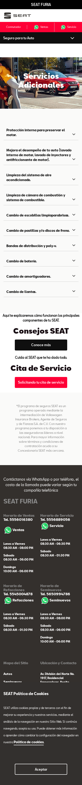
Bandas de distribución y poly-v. (31, 246)
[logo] (21, 15)
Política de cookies (29, 742)
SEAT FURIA (41, 4)
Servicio (71, 26)
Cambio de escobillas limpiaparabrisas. (37, 215)
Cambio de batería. (21, 261)
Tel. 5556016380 (18, 519)
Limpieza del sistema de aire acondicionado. (28, 177)
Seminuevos (59, 600)
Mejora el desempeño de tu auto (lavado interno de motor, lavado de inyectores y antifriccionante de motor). (39, 155)
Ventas (44, 26)
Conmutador (13, 26)
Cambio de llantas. (21, 292)
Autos (7, 674)
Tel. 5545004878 (18, 594)
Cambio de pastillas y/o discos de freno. (38, 230)
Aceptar (41, 769)
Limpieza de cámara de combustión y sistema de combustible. (35, 197)
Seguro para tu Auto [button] (18, 38)
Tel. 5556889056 (55, 519)
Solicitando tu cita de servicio (41, 382)
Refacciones (23, 600)
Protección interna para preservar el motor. (35, 132)
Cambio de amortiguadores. (28, 276)
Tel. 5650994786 (55, 594)
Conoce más (41, 345)
